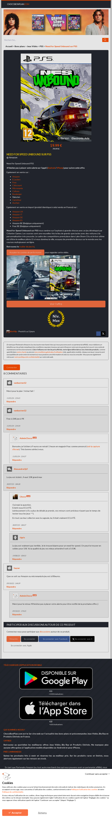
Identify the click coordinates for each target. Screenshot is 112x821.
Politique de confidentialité (12, 792)
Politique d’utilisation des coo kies (84, 789)
